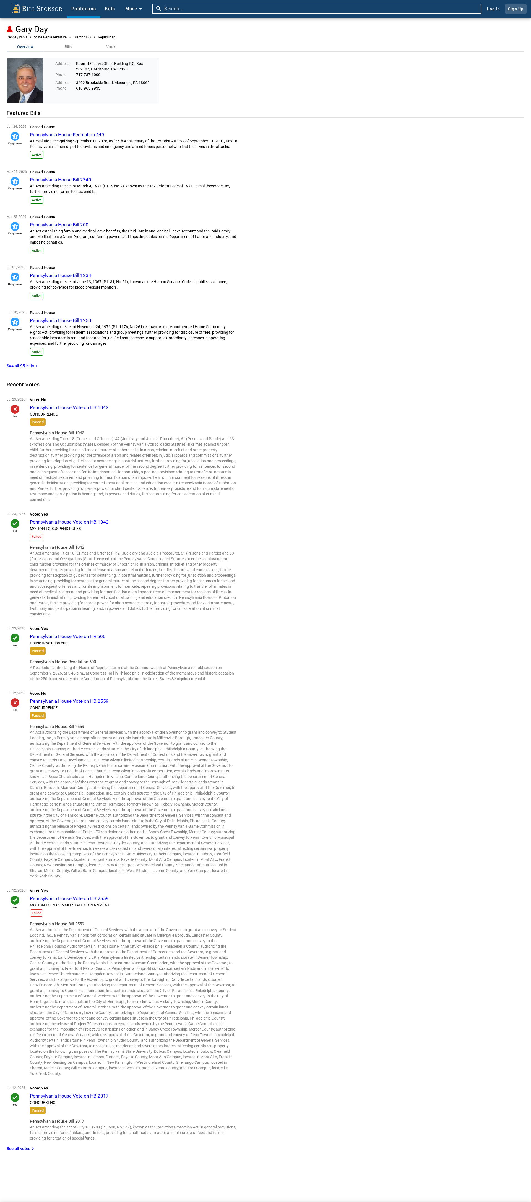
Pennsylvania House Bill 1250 (60, 320)
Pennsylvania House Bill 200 (59, 225)
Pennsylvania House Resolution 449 (67, 134)
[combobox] (321, 9)
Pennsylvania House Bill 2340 (60, 179)
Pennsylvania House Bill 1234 (60, 275)
